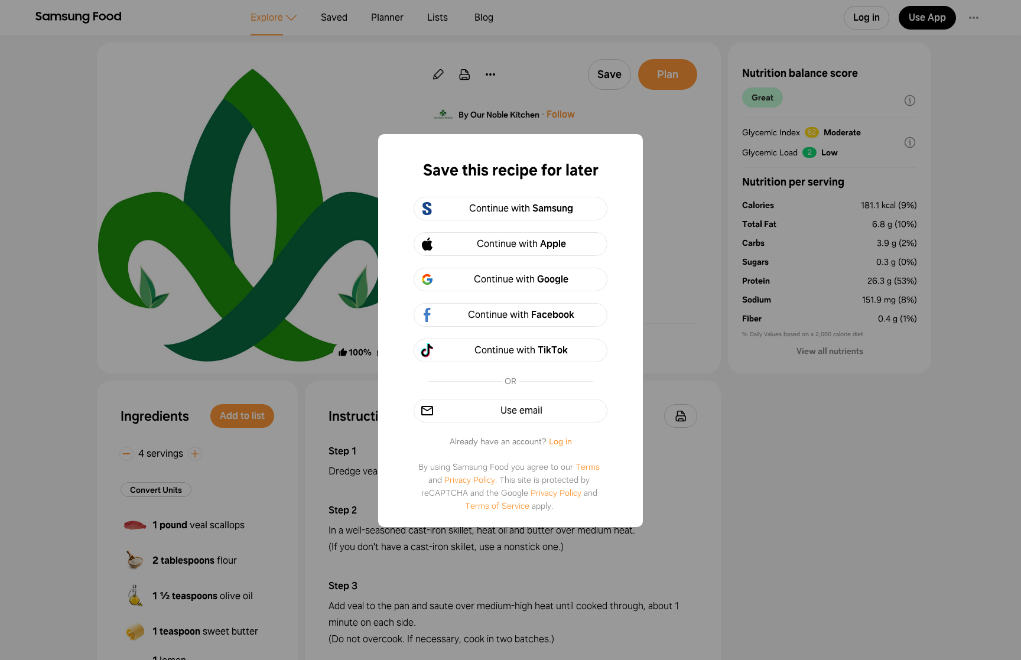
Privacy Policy (469, 479)
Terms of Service (497, 505)
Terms (587, 466)
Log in (560, 441)
